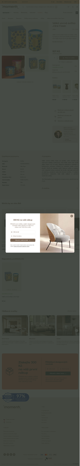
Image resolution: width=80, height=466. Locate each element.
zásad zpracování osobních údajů (21, 246)
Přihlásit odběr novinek (21, 240)
